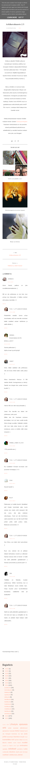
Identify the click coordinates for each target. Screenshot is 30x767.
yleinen (20, 754)
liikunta (5, 742)
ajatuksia (23, 724)
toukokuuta (8, 704)
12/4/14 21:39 (7, 344)
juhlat (4, 736)
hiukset (22, 731)
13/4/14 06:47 (12, 483)
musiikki (24, 742)
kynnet (17, 739)
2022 (7, 668)
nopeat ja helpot (8, 745)
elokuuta (7, 697)
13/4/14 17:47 (12, 538)
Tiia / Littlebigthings (18, 309)
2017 (7, 678)
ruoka (25, 748)
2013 (7, 716)
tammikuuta (8, 713)
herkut (17, 730)
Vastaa (4, 303)
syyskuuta (7, 694)
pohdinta (20, 749)
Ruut (11, 497)
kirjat (26, 737)
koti (13, 739)
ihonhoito (14, 734)
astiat (9, 728)
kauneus (17, 736)
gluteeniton (6, 731)
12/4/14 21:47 (12, 364)
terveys (25, 752)
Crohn (4, 724)
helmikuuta (7, 711)
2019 (7, 673)
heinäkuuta (7, 699)
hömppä (8, 734)
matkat (10, 742)
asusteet (15, 728)
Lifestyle (14, 724)
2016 (7, 680)
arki (20, 28)
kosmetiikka (7, 739)
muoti (19, 742)
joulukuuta (7, 687)
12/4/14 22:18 (12, 402)
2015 (7, 683)
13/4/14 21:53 (12, 576)
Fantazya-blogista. (21, 121)
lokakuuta (7, 692)
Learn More (12, 17)
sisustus (12, 751)
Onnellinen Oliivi (16, 443)
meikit (14, 742)
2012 (7, 718)
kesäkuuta (7, 702)
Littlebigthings (13, 762)
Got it (21, 17)
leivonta (25, 740)
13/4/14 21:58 (12, 608)
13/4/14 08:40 (12, 500)
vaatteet (6, 754)
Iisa (10, 480)
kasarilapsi (10, 737)
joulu (25, 733)
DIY (8, 724)
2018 (7, 676)
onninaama (23, 745)
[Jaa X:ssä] (11, 141)
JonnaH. (11, 279)
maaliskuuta (8, 709)
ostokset (12, 748)
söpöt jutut (19, 752)
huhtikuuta (7, 706)
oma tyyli (16, 745)
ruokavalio (6, 752)
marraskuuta (8, 690)
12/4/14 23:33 (12, 445)
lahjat (21, 739)
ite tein (20, 734)
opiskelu (5, 749)
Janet (11, 361)
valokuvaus (13, 754)
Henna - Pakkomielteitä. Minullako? (13, 338)
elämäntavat (23, 728)
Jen (10, 573)
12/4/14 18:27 (10, 282)
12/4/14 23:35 (12, 463)
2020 (7, 671)
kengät (22, 737)
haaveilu (12, 731)
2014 (6, 685)
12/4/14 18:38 (12, 312)
